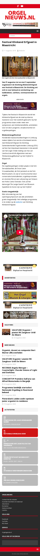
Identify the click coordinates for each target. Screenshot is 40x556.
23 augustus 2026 (10, 375)
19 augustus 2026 (10, 395)
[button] (37, 31)
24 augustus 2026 (20, 338)
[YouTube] (22, 6)
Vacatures (9, 325)
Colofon (4, 510)
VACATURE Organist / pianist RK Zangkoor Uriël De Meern (23, 332)
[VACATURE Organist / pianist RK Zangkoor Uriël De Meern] (6, 332)
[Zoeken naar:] (20, 36)
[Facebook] (18, 6)
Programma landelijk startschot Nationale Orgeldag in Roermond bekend (17, 390)
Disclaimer (5, 506)
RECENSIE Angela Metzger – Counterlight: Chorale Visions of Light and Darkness (19, 370)
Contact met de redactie (9, 499)
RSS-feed (5, 523)
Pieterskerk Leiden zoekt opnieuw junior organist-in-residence (18, 399)
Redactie (22, 51)
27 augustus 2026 (10, 355)
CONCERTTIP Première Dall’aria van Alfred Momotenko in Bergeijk (18, 380)
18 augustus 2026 (10, 404)
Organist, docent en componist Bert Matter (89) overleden (18, 351)
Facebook (5, 519)
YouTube (5, 521)
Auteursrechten (7, 508)
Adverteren (5, 504)
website (19, 202)
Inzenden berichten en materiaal (12, 502)
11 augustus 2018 (10, 51)
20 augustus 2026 (10, 384)
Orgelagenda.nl (7, 532)
